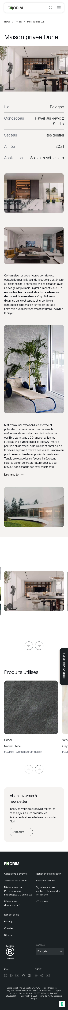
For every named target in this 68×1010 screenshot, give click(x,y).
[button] (29, 645)
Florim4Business (45, 880)
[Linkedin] (29, 975)
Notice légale (11, 914)
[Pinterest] (11, 975)
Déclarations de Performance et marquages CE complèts (18, 891)
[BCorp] (10, 960)
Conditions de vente (15, 873)
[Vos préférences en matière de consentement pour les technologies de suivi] (62, 1004)
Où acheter (42, 901)
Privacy (8, 921)
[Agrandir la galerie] (10, 606)
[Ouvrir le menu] (59, 8)
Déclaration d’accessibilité (12, 903)
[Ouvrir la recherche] (50, 8)
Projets (19, 22)
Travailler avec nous (15, 880)
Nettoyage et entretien (48, 873)
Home (7, 22)
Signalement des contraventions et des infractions (48, 891)
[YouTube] (17, 975)
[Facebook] (23, 975)
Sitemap (8, 935)
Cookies (8, 928)
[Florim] (15, 8)
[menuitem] (18, 873)
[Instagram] (5, 975)
